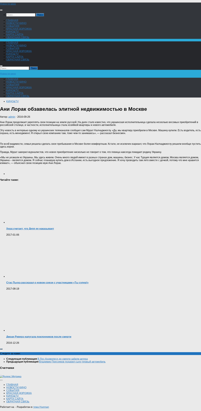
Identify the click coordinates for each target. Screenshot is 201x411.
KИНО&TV (12, 31)
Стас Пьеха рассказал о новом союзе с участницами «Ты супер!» (47, 282)
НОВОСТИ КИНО (16, 23)
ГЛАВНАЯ (12, 20)
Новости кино (8, 4)
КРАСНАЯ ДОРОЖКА (19, 29)
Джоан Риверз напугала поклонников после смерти (38, 336)
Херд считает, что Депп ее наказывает (30, 228)
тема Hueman (41, 407)
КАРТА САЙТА (14, 34)
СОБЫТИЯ (12, 26)
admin (11, 116)
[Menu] (1, 10)
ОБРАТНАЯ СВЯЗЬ (17, 37)
